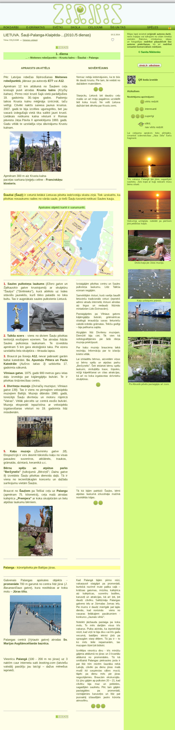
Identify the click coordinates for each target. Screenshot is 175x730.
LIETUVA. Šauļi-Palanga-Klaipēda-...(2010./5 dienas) (47, 35)
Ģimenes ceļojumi (30, 40)
